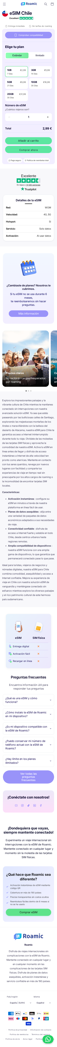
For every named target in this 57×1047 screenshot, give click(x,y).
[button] (4, 4)
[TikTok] (28, 805)
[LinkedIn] (34, 805)
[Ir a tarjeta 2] (28, 390)
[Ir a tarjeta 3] (30, 390)
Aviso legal (27, 1039)
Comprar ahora (28, 149)
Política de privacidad (17, 1030)
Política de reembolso (19, 1034)
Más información (28, 313)
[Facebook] (40, 805)
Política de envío (13, 1039)
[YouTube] (16, 805)
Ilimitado (40, 55)
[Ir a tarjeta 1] (26, 391)
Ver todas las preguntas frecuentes (28, 777)
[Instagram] (22, 805)
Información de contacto (40, 1030)
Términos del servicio (41, 1034)
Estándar (17, 55)
